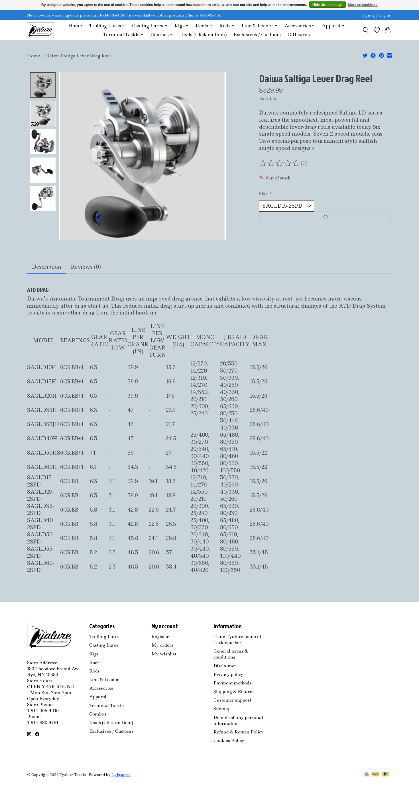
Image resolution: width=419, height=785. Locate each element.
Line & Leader (104, 679)
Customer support (232, 700)
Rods (94, 671)
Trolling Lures (104, 636)
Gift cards (299, 35)
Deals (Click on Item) (203, 35)
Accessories (101, 688)
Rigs (94, 654)
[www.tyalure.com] (40, 30)
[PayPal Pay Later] (385, 775)
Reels (95, 662)
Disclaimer (224, 666)
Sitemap (222, 709)
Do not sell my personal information (238, 720)
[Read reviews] (280, 163)
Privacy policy (228, 674)
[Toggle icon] (366, 30)
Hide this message (327, 5)
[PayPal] (375, 775)
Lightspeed (121, 774)
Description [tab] (46, 266)
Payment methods (232, 683)
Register (160, 636)
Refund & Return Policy (238, 732)
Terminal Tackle (106, 705)
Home (75, 26)
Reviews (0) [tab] (86, 266)
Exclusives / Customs (257, 35)
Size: (265, 194)
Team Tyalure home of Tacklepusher (237, 639)
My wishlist (163, 654)
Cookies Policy (228, 740)
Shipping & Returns (234, 691)
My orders (162, 645)
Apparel (97, 697)
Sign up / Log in (376, 15)
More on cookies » (363, 5)
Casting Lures (103, 645)
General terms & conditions (230, 654)
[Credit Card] (366, 775)
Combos (97, 714)
